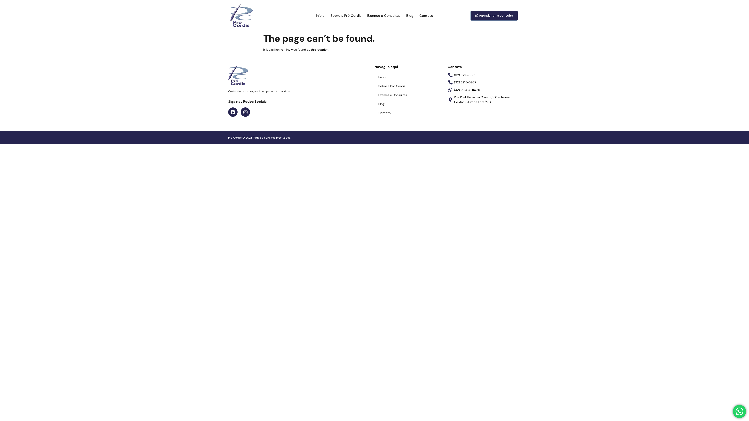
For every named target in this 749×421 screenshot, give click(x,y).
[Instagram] (245, 112)
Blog (410, 15)
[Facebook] (233, 112)
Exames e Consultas (383, 15)
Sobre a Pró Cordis (345, 15)
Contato (426, 15)
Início (320, 15)
